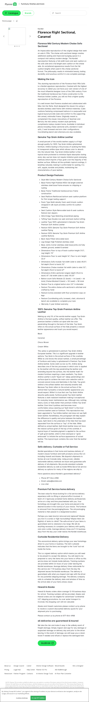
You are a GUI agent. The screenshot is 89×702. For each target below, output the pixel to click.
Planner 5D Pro (41, 670)
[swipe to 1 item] (16, 46)
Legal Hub (17, 670)
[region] (44, 695)
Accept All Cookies (38, 698)
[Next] (30, 36)
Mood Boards (60, 666)
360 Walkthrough (61, 670)
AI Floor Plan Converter (63, 674)
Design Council (19, 666)
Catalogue (13, 13)
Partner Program (19, 674)
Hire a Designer (78, 666)
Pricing (6, 670)
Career (29, 666)
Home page (7, 21)
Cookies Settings (22, 698)
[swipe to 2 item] (17, 46)
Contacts (30, 674)
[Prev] (4, 36)
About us (7, 666)
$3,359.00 (45, 643)
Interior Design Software (45, 666)
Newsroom (8, 674)
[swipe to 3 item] (19, 46)
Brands (28, 13)
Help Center (31, 670)
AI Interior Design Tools (44, 674)
